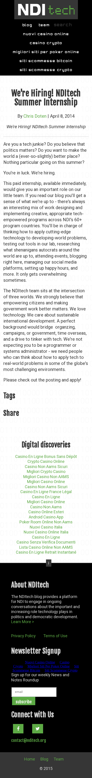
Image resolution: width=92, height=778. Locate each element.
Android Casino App (46, 517)
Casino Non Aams (46, 507)
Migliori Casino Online (46, 481)
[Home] (46, 9)
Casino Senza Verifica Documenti (46, 542)
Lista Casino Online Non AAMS (46, 547)
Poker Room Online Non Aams (46, 522)
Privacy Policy (23, 635)
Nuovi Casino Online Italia (46, 532)
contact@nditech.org (28, 740)
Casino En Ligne (46, 496)
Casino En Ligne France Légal (46, 491)
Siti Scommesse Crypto (46, 70)
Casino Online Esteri (46, 511)
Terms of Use (55, 635)
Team (44, 25)
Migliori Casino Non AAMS (46, 476)
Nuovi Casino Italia (46, 527)
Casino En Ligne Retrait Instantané (46, 552)
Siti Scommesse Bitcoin (46, 61)
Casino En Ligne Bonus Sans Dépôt (46, 456)
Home (29, 759)
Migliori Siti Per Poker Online (46, 52)
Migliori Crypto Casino (46, 471)
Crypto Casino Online (46, 461)
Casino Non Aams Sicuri (46, 466)
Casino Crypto (46, 43)
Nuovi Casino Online (46, 34)
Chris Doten (34, 116)
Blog (27, 25)
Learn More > (22, 621)
